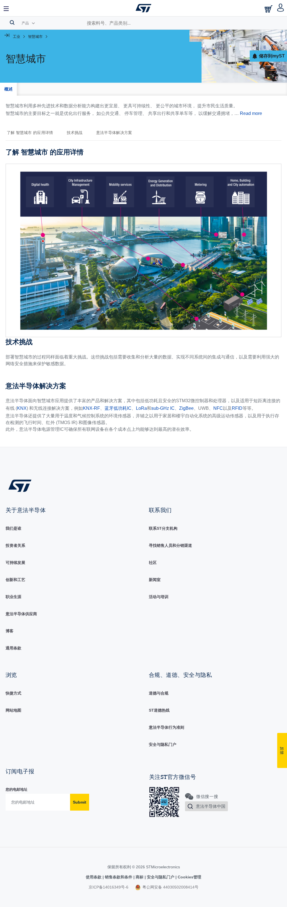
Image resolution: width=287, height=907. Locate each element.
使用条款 (94, 877)
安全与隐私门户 (162, 744)
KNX (22, 408)
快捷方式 (13, 693)
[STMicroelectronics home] (143, 8)
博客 (9, 631)
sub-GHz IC (163, 408)
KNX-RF (91, 408)
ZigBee (186, 408)
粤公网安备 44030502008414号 (169, 887)
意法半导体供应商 (21, 614)
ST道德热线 (159, 710)
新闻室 (155, 579)
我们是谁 (13, 528)
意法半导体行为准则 (166, 727)
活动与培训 (158, 596)
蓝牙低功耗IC (118, 408)
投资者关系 (15, 545)
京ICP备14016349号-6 (108, 887)
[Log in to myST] (280, 8)
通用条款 (13, 648)
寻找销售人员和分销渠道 (170, 545)
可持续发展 (15, 562)
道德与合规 (158, 693)
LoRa (141, 408)
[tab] (8, 89)
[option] (33, 132)
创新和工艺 (15, 579)
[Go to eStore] (269, 9)
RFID (237, 408)
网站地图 (13, 710)
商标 (140, 877)
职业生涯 (13, 596)
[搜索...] (12, 22)
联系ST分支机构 (163, 528)
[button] (6, 8)
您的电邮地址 (16, 789)
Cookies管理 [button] (189, 877)
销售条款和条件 (118, 877)
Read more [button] (251, 113)
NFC (218, 408)
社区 (153, 562)
